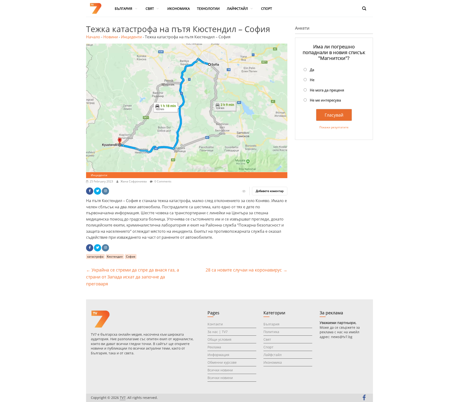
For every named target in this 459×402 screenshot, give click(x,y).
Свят (267, 339)
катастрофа (95, 257)
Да (312, 69)
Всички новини (220, 370)
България (271, 324)
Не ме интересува (325, 100)
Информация (218, 354)
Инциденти (131, 37)
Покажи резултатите (334, 127)
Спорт (268, 347)
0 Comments (162, 181)
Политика (271, 331)
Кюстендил (115, 257)
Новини (110, 37)
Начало (93, 37)
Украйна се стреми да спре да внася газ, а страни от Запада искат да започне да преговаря (132, 277)
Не (312, 79)
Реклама (214, 347)
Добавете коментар (270, 191)
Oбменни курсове (222, 362)
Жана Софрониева (134, 181)
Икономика (272, 362)
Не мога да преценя (327, 90)
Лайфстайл (272, 354)
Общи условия (219, 339)
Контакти (215, 324)
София (130, 257)
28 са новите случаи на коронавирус (246, 270)
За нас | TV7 (218, 331)
